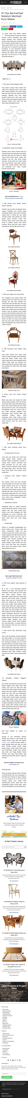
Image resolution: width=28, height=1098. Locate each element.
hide (9, 79)
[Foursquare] (17, 1060)
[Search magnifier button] (25, 847)
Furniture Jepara (6, 742)
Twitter (20, 26)
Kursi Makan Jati (14, 764)
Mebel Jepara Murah (16, 1089)
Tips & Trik (9, 7)
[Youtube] (13, 1060)
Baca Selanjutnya (14, 881)
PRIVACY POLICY (5, 1093)
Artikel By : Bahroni (14, 817)
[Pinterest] (20, 1060)
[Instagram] (15, 1060)
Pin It (11, 29)
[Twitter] (8, 1060)
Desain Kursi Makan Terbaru (14, 578)
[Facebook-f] (10, 1060)
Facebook (13, 26)
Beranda (3, 7)
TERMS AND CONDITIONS (6, 1096)
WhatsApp (5, 29)
